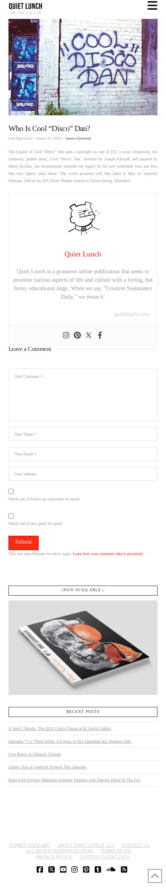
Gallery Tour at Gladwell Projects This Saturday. (47, 767)
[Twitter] (88, 336)
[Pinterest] (77, 336)
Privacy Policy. (54, 856)
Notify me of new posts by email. (35, 523)
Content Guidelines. (105, 856)
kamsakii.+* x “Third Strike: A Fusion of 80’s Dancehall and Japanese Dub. (69, 741)
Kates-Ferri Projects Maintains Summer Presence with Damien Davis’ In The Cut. (74, 780)
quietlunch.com (131, 314)
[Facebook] (100, 336)
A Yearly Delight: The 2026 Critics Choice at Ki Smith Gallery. (60, 728)
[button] (152, 6)
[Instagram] (66, 336)
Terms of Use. (116, 850)
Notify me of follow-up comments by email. (44, 499)
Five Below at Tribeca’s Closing (34, 754)
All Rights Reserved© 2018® (59, 850)
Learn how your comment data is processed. (108, 553)
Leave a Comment (78, 138)
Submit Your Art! (29, 845)
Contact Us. (136, 845)
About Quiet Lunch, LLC (86, 845)
